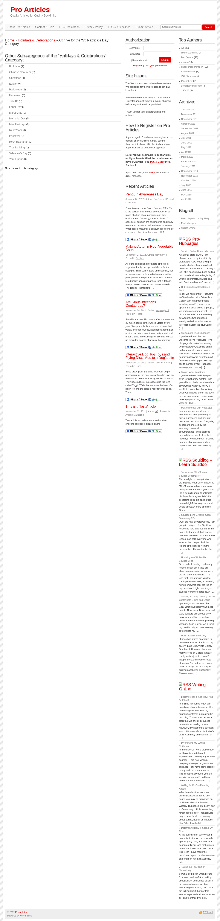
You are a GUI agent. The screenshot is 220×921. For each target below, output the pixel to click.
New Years (15, 130)
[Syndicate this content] (185, 239)
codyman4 (159, 254)
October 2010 (188, 180)
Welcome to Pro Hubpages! (195, 333)
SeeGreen (159, 199)
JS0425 (185, 90)
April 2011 (186, 152)
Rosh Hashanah (18, 141)
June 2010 (186, 190)
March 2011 (187, 157)
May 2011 (186, 147)
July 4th (13, 101)
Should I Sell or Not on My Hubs (197, 251)
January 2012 (188, 109)
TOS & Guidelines (119, 27)
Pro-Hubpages (189, 241)
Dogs (138, 366)
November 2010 (189, 175)
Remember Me (140, 60)
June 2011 (186, 142)
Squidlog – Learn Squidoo (195, 462)
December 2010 (189, 171)
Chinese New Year (20, 72)
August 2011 (187, 133)
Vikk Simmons (163, 362)
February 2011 (188, 161)
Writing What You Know (193, 372)
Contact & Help (44, 27)
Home (9, 40)
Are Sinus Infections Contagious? (140, 303)
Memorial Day (17, 118)
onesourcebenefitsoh (192, 67)
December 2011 (189, 114)
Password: (134, 53)
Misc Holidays (17, 124)
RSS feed (208, 912)
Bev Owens (187, 57)
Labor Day (15, 106)
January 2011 (188, 166)
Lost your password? (156, 65)
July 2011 (186, 138)
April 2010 (186, 199)
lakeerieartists (188, 52)
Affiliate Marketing (134, 414)
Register (137, 65)
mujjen (184, 62)
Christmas (15, 77)
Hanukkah (15, 95)
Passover (14, 135)
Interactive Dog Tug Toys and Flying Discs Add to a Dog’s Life (149, 356)
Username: (134, 48)
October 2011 (188, 123)
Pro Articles (33, 11)
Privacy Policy (94, 27)
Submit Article (144, 27)
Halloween (15, 89)
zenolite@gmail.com (191, 85)
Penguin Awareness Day (144, 194)
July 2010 (186, 185)
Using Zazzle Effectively (193, 635)
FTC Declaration (69, 27)
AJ (156, 411)
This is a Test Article (140, 406)
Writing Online (188, 228)
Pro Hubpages (188, 223)
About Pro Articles (19, 27)
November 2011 (189, 119)
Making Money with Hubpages (196, 407)
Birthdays (14, 66)
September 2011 (189, 128)
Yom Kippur (16, 159)
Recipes (140, 258)
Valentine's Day (18, 153)
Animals (132, 202)
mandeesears (188, 71)
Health (139, 314)
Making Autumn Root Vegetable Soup (149, 248)
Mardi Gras (15, 112)
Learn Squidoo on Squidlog (195, 218)
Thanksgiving (17, 147)
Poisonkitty (186, 81)
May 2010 (186, 194)
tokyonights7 (162, 310)
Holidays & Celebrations (36, 40)
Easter (13, 83)
